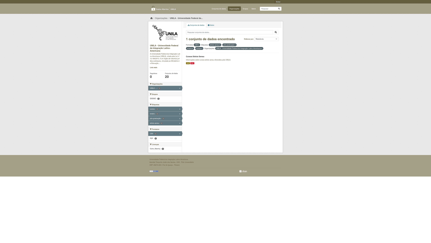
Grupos (245, 9)
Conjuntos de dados (219, 9)
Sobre (254, 9)
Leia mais (153, 67)
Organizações (234, 9)
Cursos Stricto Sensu (195, 56)
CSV (188, 63)
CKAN (243, 171)
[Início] (151, 18)
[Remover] (198, 45)
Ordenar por (248, 39)
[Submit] (279, 9)
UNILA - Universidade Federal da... (186, 18)
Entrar (278, 2)
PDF (192, 63)
